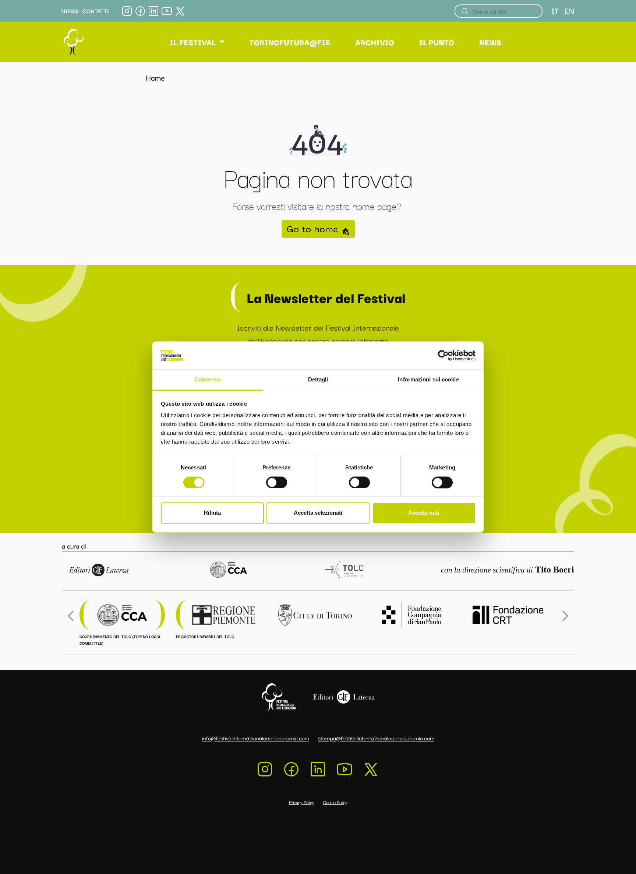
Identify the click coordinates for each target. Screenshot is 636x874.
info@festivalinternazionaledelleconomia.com (255, 737)
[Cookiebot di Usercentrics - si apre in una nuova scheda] (443, 355)
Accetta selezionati (318, 513)
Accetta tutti (423, 513)
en (569, 10)
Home (155, 77)
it (555, 10)
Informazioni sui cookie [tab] (428, 380)
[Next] (563, 616)
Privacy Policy (301, 802)
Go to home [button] (313, 229)
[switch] (276, 483)
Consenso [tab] (207, 380)
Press (69, 11)
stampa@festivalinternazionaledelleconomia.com (376, 737)
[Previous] (73, 616)
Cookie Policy (335, 802)
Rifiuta (212, 513)
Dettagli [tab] (318, 380)
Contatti (95, 11)
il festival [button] (193, 42)
